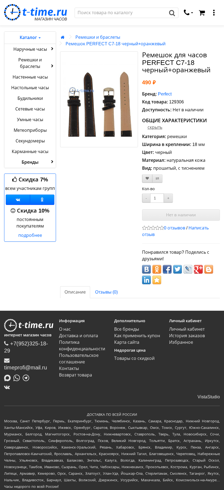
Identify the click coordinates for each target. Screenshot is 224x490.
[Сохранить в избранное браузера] (156, 280)
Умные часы (30, 119)
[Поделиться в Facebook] (167, 269)
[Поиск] (172, 13)
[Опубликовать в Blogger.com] (208, 269)
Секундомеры (30, 141)
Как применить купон (137, 335)
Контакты (69, 368)
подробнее (30, 235)
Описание (75, 292)
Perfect (165, 94)
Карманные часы (30, 151)
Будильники (30, 98)
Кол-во (148, 189)
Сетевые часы (30, 109)
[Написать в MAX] (8, 377)
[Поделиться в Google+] (198, 269)
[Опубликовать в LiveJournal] (188, 269)
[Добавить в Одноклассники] (156, 269)
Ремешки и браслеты (30, 63)
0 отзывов (174, 228)
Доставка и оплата (78, 335)
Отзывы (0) (106, 292)
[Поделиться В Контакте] (146, 269)
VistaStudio (209, 397)
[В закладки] (147, 178)
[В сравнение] (157, 178)
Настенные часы (30, 77)
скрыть (155, 127)
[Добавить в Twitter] (177, 269)
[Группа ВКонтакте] (18, 200)
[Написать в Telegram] (27, 377)
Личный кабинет (187, 329)
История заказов (187, 335)
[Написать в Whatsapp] (18, 377)
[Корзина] (202, 13)
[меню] (214, 13)
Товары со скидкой (134, 358)
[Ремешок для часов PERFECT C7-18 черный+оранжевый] (99, 99)
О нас (65, 329)
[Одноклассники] (42, 200)
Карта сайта (126, 342)
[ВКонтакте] (8, 387)
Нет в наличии (181, 215)
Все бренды (126, 329)
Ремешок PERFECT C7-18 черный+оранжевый (116, 43)
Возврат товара (75, 375)
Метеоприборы (30, 130)
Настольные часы (30, 87)
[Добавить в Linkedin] (146, 280)
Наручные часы (30, 49)
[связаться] (188, 13)
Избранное (181, 342)
